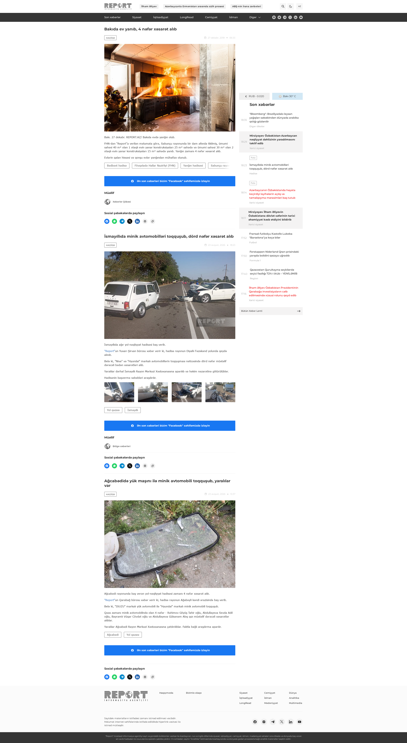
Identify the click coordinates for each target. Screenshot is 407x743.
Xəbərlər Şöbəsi (122, 201)
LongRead (245, 703)
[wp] (114, 221)
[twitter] (290, 17)
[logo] (118, 6)
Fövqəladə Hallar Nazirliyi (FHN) (155, 165)
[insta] (279, 17)
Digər (253, 17)
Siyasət (243, 692)
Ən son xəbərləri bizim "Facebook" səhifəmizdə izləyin (173, 181)
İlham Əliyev (149, 6)
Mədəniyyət (271, 703)
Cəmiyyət (269, 692)
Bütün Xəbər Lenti (251, 310)
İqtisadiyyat (246, 698)
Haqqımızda (166, 692)
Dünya (293, 692)
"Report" (109, 350)
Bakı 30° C (289, 96)
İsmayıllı (133, 410)
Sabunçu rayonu (221, 165)
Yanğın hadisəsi (193, 165)
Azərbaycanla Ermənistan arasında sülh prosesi (194, 6)
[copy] (152, 221)
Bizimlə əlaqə (194, 692)
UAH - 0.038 (256, 96)
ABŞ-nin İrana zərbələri (246, 6)
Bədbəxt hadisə (117, 165)
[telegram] (284, 17)
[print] (145, 221)
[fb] (274, 17)
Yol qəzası (113, 410)
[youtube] (301, 17)
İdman (268, 698)
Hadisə (110, 38)
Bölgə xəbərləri (122, 446)
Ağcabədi (113, 634)
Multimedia (295, 703)
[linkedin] (295, 17)
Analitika (294, 698)
